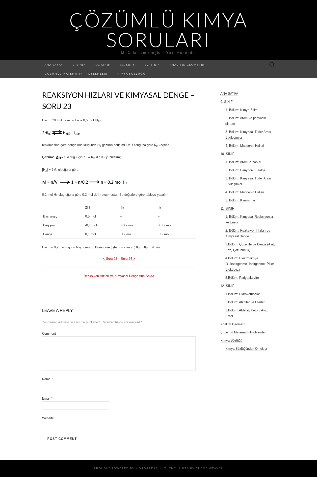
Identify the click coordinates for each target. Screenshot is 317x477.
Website (48, 418)
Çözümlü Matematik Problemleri (76, 73)
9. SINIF (79, 64)
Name (47, 379)
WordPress (147, 468)
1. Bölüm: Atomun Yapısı (243, 162)
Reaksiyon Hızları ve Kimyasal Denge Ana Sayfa (119, 276)
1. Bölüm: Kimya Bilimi (241, 110)
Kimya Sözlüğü (131, 73)
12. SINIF (152, 64)
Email (47, 398)
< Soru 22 (110, 258)
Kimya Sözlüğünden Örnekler (246, 348)
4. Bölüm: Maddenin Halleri (244, 146)
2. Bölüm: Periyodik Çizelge (245, 170)
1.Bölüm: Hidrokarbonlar (242, 294)
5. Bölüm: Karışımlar (240, 200)
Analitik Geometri (187, 64)
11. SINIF (127, 64)
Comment (49, 333)
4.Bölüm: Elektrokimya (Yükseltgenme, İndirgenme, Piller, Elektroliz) (250, 263)
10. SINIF (102, 64)
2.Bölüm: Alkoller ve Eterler (244, 302)
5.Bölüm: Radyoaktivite (242, 278)
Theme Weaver (209, 468)
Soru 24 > (128, 258)
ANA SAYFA (54, 64)
